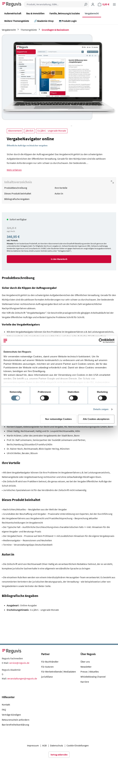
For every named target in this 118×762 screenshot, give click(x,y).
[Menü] (114, 4)
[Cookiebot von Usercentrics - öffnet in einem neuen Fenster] (101, 340)
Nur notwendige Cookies (58, 419)
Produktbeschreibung (15, 187)
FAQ (4, 709)
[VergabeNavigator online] (59, 77)
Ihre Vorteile (61, 187)
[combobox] (53, 4)
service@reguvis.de (19, 662)
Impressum (33, 745)
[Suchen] (85, 4)
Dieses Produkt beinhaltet (17, 193)
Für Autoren (47, 666)
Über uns (85, 661)
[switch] (44, 398)
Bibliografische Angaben (17, 199)
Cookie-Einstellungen (78, 745)
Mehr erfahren (14, 169)
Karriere (85, 681)
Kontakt (6, 704)
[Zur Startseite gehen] (12, 4)
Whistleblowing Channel (93, 676)
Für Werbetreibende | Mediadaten (58, 671)
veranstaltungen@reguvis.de (22, 678)
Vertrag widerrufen (59, 754)
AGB (44, 745)
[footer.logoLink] (12, 650)
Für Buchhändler (50, 661)
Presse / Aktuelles (90, 671)
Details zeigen (100, 409)
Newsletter (86, 666)
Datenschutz (56, 745)
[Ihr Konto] (93, 4)
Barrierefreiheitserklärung (15, 724)
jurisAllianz (47, 676)
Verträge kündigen (11, 714)
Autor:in (59, 193)
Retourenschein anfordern (15, 719)
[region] (59, 80)
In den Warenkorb (59, 259)
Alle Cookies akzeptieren (96, 419)
